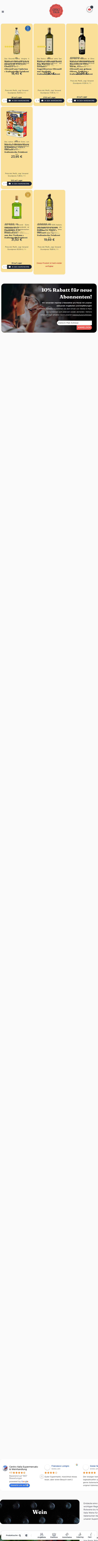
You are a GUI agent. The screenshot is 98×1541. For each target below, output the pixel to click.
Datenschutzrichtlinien (82, 315)
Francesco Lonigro (60, 1466)
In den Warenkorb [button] (20, 101)
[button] (93, 1535)
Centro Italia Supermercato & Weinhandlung (23, 1468)
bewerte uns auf (18, 1485)
